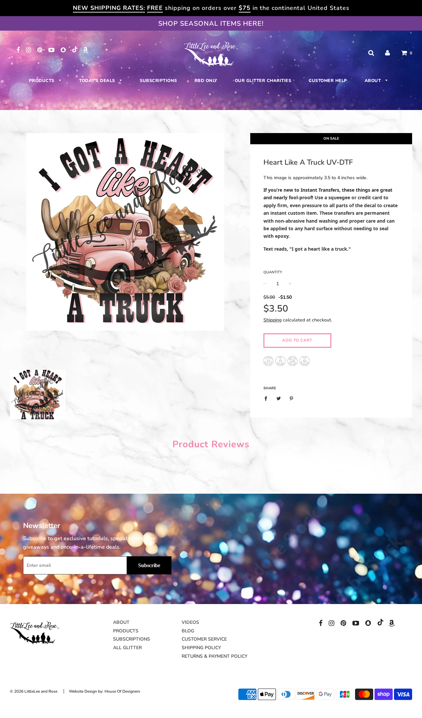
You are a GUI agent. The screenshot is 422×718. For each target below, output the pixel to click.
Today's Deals (97, 81)
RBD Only (206, 81)
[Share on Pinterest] (291, 398)
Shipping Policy (201, 648)
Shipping (272, 320)
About (373, 81)
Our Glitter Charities (263, 81)
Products (42, 81)
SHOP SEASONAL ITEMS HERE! (211, 23)
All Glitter (127, 648)
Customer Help (328, 81)
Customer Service (204, 639)
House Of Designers (122, 691)
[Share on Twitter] (279, 398)
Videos (190, 622)
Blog (188, 631)
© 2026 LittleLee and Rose (33, 691)
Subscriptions (158, 81)
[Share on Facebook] (267, 398)
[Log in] (387, 53)
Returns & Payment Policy (214, 656)
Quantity (272, 272)
